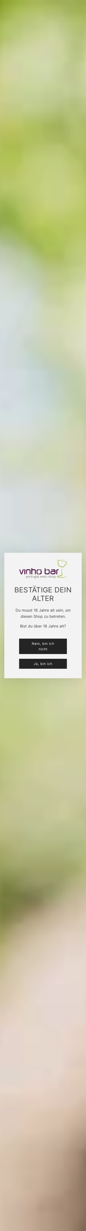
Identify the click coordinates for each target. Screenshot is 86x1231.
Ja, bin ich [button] (43, 664)
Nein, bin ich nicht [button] (43, 646)
